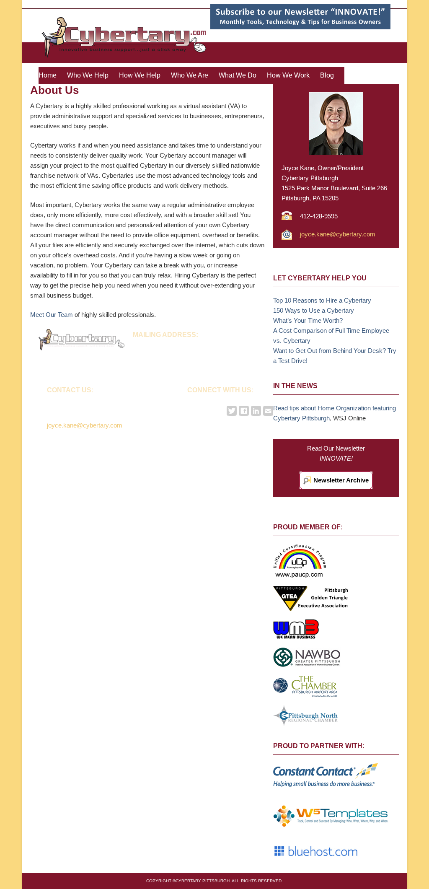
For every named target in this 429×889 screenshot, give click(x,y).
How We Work (288, 75)
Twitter (232, 411)
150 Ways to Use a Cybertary (313, 310)
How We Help (139, 75)
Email (268, 411)
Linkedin (256, 411)
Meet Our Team (51, 314)
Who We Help (88, 75)
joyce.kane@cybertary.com (337, 234)
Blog (327, 75)
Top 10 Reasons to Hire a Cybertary (322, 300)
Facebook (244, 411)
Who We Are (189, 75)
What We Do (237, 75)
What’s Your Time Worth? (308, 320)
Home (48, 75)
